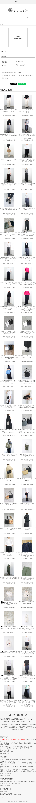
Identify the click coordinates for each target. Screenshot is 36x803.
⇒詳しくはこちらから (6, 775)
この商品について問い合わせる (25, 75)
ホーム (1, 24)
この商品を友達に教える (8, 75)
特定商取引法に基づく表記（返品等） (12, 72)
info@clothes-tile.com (5, 797)
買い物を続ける (6, 78)
